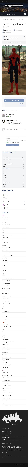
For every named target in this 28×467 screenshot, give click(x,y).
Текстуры (5, 177)
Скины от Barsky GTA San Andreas (11, 37)
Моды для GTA (5, 446)
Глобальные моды (7, 159)
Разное (4, 184)
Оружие (4, 175)
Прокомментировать (12, 110)
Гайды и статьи (5, 435)
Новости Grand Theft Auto (7, 433)
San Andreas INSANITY (7, 164)
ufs (7, 39)
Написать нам (5, 457)
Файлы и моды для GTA (7, 431)
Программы (5, 170)
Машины (4, 155)
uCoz (9, 450)
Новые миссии (6, 179)
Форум (3, 439)
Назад (3, 17)
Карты (4, 173)
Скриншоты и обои (6, 437)
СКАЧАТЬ (14, 100)
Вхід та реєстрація (11, 9)
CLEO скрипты (6, 157)
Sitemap (13, 450)
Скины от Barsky (6, 168)
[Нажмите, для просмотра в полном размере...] (14, 70)
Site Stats (18, 450)
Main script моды (6, 181)
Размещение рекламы (7, 455)
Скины (4, 166)
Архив (4, 186)
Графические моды (7, 162)
